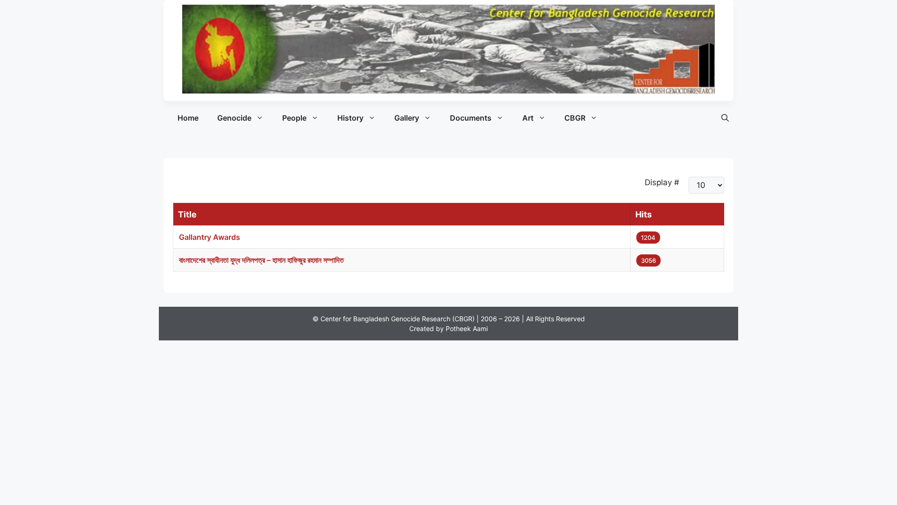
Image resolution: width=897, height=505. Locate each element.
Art (528, 118)
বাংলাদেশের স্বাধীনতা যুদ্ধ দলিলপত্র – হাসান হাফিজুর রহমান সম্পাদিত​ (261, 260)
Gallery (406, 118)
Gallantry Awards (209, 237)
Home (188, 118)
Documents (470, 118)
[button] (725, 118)
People (294, 118)
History (350, 118)
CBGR (574, 118)
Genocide (234, 118)
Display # (662, 182)
